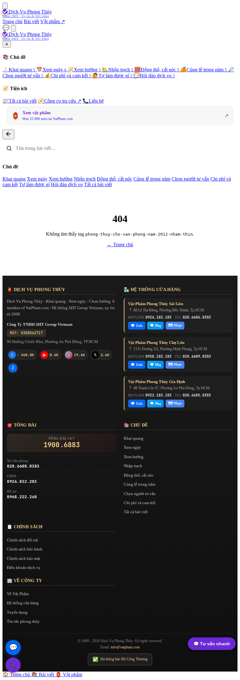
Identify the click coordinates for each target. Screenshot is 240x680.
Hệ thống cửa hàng (23, 603)
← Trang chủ (120, 244)
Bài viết (31, 21)
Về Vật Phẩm (18, 593)
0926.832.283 (22, 481)
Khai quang (18, 69)
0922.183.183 (158, 395)
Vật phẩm (68, 674)
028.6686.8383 (196, 317)
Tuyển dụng (17, 612)
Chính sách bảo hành (24, 549)
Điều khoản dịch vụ (23, 567)
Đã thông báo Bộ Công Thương (120, 659)
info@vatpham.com (125, 647)
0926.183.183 (158, 317)
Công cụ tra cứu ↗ (59, 101)
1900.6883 (61, 445)
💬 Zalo (137, 325)
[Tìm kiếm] (13, 28)
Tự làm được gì (112, 75)
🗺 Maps (175, 325)
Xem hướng (84, 69)
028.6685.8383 (196, 395)
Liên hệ (93, 101)
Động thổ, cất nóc (156, 69)
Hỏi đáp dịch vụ (154, 75)
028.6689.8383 (196, 356)
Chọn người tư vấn (190, 179)
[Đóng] (8, 134)
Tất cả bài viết (19, 101)
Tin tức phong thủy (23, 621)
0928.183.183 (158, 356)
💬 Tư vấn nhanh (211, 643)
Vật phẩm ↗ (52, 21)
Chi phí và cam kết (67, 75)
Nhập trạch (117, 69)
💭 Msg (155, 325)
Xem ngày (51, 69)
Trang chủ (12, 21)
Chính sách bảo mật (23, 558)
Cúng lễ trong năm (203, 69)
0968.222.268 (22, 496)
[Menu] (5, 6)
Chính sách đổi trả (22, 540)
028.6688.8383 (23, 466)
